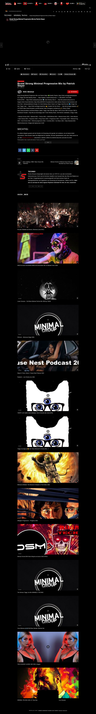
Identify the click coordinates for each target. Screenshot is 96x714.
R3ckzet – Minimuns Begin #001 (25, 337)
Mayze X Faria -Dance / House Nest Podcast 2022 (30, 373)
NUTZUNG (50, 710)
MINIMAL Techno (20, 15)
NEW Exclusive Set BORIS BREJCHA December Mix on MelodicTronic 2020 (37, 265)
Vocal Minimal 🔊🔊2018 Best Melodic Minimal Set (30, 628)
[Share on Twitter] (24, 150)
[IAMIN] (81, 11)
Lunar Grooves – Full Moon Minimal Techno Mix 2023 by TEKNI (34, 301)
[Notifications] (87, 11)
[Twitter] (56, 11)
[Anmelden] (90, 11)
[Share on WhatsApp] (28, 150)
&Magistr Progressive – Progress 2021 (27, 520)
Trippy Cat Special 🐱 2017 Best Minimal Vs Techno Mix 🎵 (33, 449)
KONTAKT (56, 710)
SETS (53, 710)
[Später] (84, 11)
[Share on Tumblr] (32, 150)
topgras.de (60, 710)
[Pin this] (37, 150)
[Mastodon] (64, 11)
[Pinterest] (59, 11)
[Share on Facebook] (20, 150)
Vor (78, 158)
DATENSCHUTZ (45, 710)
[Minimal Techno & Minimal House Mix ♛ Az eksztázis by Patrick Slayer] (76, 163)
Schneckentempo (12, 11)
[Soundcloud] (73, 11)
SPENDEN (40, 710)
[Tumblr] (36, 186)
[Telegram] (67, 11)
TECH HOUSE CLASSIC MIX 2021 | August (28, 664)
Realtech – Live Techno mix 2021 (26, 377)
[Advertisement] (48, 699)
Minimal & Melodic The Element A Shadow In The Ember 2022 (33, 484)
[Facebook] (53, 11)
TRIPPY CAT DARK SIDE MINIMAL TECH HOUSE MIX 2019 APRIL (35, 413)
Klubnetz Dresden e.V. (28, 137)
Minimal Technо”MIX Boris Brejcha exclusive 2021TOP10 (32, 556)
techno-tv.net (65, 710)
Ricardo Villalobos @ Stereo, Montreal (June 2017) (30, 229)
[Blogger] (78, 11)
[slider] (45, 65)
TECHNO (7, 15)
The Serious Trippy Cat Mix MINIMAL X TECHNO (30, 592)
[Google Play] (70, 11)
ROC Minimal (28, 92)
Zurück (19, 158)
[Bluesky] (76, 11)
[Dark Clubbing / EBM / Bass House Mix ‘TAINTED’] (1, 45)
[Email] (42, 186)
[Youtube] (62, 11)
